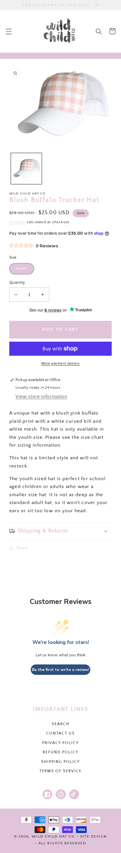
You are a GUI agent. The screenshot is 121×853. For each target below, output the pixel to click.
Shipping (17, 222)
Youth (22, 268)
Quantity (17, 282)
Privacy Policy (60, 743)
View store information (41, 396)
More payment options (60, 363)
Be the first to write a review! (60, 669)
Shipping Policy (60, 762)
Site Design (93, 836)
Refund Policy (61, 752)
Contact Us (60, 733)
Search (61, 724)
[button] (8, 31)
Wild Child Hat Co (53, 836)
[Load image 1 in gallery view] (26, 168)
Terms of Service (60, 771)
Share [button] (21, 547)
